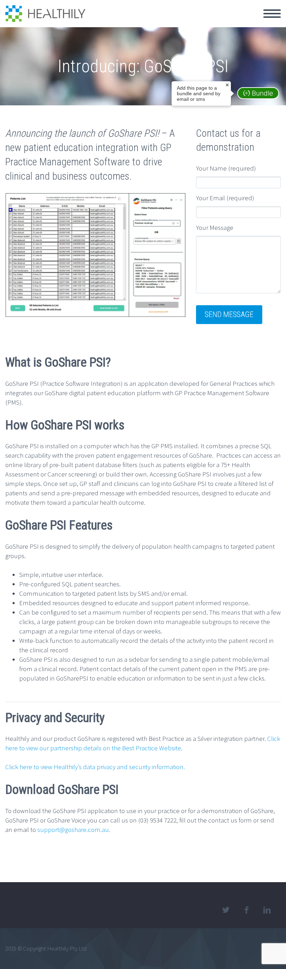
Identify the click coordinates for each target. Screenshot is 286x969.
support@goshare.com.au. (73, 829)
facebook (246, 910)
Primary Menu (272, 13)
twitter (225, 910)
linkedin (267, 910)
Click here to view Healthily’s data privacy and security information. (95, 767)
